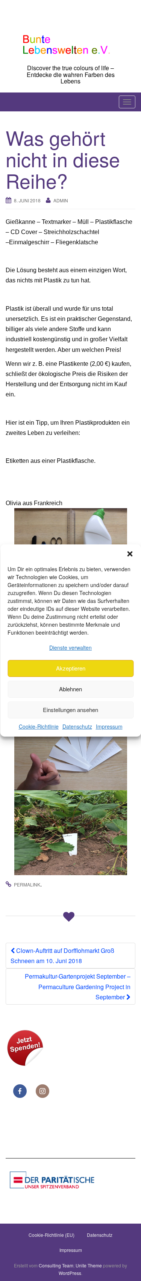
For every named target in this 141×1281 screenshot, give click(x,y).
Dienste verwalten (70, 647)
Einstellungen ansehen (70, 710)
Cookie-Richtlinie (39, 726)
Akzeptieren (70, 668)
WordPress (70, 1273)
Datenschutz (77, 726)
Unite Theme (89, 1265)
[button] (129, 554)
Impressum (109, 726)
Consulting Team (56, 1265)
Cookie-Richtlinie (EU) (51, 1235)
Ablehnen (70, 689)
